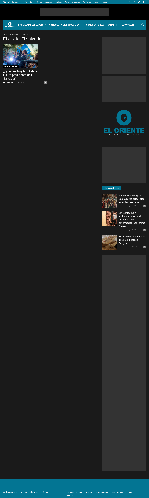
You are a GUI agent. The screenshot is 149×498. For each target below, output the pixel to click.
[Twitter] (139, 2)
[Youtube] (143, 2)
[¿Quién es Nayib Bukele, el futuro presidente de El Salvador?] (25, 56)
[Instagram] (134, 2)
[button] (142, 24)
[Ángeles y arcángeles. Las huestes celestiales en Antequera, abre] (109, 201)
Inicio (25, 2)
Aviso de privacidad (72, 2)
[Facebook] (129, 2)
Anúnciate (49, 2)
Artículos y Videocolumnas (65, 24)
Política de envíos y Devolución (95, 2)
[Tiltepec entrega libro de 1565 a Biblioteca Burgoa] (109, 242)
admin (122, 206)
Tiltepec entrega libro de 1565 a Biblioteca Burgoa (132, 240)
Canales (112, 24)
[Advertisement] (74, 12)
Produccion (8, 82)
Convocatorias (95, 24)
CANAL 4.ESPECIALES (11, 66)
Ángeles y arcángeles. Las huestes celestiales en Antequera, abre (131, 199)
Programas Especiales (31, 24)
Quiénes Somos (36, 2)
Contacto (58, 2)
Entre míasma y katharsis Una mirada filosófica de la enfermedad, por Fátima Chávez (132, 219)
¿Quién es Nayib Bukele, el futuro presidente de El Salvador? (20, 75)
